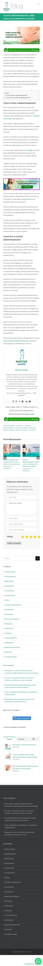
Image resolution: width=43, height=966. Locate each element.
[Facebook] (13, 401)
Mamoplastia (9, 614)
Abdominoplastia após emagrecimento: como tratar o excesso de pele (11, 462)
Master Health (10, 425)
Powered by (33, 964)
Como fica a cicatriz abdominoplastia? (18, 97)
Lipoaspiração (9, 609)
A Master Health (10, 572)
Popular (9, 739)
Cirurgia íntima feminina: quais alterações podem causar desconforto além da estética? (20, 819)
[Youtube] (30, 401)
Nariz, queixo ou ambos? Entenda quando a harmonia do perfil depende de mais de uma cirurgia (21, 805)
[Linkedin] (27, 401)
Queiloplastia (9, 642)
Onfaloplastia (9, 628)
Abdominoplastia (8, 428)
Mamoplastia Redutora (12, 619)
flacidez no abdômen (9, 430)
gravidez (27, 199)
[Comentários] (34, 739)
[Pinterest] (22, 401)
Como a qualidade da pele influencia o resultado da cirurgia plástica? (21, 826)
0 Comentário (32, 430)
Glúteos (7, 600)
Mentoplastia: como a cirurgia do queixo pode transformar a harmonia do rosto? (19, 833)
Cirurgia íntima (9, 591)
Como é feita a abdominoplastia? (16, 95)
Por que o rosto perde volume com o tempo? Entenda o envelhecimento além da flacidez (19, 812)
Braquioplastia (9, 586)
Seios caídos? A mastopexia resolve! (24, 745)
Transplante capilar (11, 657)
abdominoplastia (23, 428)
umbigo (30, 150)
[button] (38, 961)
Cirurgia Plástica (10, 595)
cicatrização (31, 428)
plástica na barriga (21, 430)
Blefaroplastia (9, 581)
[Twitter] (19, 401)
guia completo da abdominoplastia (15, 341)
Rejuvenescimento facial (12, 647)
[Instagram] (16, 401)
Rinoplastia (8, 652)
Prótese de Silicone (11, 638)
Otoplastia (8, 633)
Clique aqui (29, 414)
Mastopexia (8, 624)
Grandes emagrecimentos (13, 605)
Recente (21, 739)
